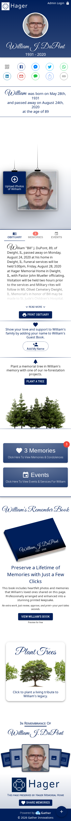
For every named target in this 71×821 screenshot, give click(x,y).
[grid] (35, 180)
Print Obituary (38, 314)
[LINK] (64, 76)
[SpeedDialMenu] (61, 811)
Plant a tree (35, 381)
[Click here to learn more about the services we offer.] (35, 785)
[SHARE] (50, 76)
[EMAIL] (21, 76)
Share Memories (38, 802)
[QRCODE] (7, 67)
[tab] (14, 235)
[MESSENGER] (35, 67)
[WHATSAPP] (64, 67)
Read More (35, 307)
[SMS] (35, 76)
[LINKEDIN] (7, 76)
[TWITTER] (50, 67)
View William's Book (35, 616)
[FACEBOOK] (21, 67)
